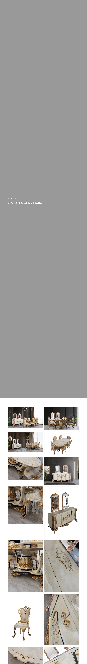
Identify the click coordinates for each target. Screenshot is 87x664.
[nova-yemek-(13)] (61, 619)
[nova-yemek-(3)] (61, 418)
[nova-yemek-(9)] (25, 442)
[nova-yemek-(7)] (25, 619)
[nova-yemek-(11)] (61, 512)
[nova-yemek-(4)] (25, 468)
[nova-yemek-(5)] (25, 505)
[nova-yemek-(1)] (25, 417)
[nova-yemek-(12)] (61, 566)
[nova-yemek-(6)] (25, 566)
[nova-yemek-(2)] (61, 443)
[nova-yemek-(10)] (61, 471)
